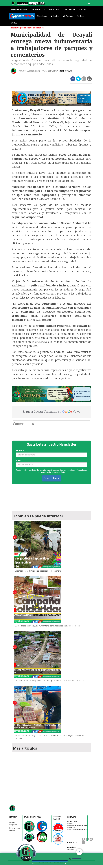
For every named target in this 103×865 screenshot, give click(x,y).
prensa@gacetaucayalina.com (77, 825)
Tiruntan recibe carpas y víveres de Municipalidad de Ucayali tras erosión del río (49, 680)
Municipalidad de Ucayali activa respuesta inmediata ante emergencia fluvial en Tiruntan (49, 736)
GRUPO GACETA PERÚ (32, 817)
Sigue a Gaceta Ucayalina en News (51, 411)
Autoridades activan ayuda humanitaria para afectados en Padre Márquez (47, 625)
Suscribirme (51, 478)
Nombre (20, 450)
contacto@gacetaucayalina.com (77, 829)
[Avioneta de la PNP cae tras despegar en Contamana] (37, 544)
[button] (35, 9)
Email (18, 460)
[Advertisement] (51, 775)
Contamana (53, 71)
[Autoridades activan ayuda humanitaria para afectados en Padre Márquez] (37, 599)
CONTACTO (71, 817)
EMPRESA (13, 817)
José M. (25, 71)
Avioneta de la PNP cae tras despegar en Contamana (38, 571)
